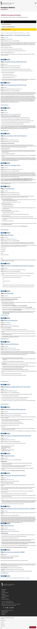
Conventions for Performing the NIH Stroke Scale (17, 436)
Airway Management (7, 322)
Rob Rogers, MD (9, 141)
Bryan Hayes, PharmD (10, 415)
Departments (6, 17)
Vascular (5, 477)
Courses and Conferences (6, 24)
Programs (3, 591)
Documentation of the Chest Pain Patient (15, 136)
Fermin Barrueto (10, 40)
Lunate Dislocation (9, 189)
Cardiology (6, 167)
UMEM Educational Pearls (6, 29)
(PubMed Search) (10, 39)
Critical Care (6, 112)
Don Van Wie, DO (10, 392)
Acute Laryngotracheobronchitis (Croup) (15, 85)
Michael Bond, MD (10, 194)
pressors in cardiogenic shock (12, 165)
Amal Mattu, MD (9, 171)
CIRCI (5, 110)
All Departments (4, 9)
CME (17, 17)
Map (1, 627)
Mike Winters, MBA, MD (10, 114)
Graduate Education (5, 595)
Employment (3, 625)
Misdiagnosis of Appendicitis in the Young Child (17, 387)
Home (2, 17)
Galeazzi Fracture (9, 526)
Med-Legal (5, 138)
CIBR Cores (4, 597)
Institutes (3, 594)
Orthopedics (6, 190)
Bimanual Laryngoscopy (10, 320)
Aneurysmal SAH (8, 293)
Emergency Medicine (12, 17)
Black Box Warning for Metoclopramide (15, 409)
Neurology (5, 64)
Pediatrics (5, 87)
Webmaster (2, 618)
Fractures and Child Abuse (11, 344)
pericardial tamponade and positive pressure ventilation (19, 509)
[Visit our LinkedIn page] (9, 607)
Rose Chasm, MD (10, 90)
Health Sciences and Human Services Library (9, 605)
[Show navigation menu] (35, 3)
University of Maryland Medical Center (8, 602)
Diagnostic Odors (8, 235)
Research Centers (5, 592)
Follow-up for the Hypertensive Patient (15, 475)
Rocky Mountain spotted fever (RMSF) (14, 552)
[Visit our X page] (5, 607)
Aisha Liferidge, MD (10, 67)
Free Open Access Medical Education (8, 26)
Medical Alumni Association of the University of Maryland (11, 604)
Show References (5, 105)
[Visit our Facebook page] (3, 607)
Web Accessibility (3, 620)
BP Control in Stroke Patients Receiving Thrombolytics (19, 266)
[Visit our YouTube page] (7, 607)
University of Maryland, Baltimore (7, 601)
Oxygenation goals (9, 456)
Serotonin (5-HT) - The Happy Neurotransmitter (17, 35)
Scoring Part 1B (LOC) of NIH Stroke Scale (15, 62)
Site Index (2, 622)
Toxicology (6, 37)
